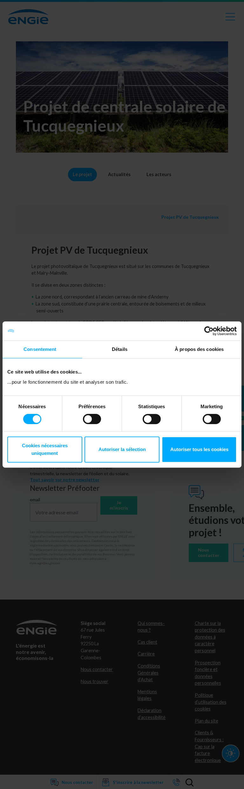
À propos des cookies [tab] (199, 349)
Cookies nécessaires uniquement (45, 449)
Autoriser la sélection (122, 449)
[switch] (92, 419)
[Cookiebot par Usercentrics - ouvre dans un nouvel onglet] (209, 331)
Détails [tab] (119, 349)
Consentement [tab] (40, 349)
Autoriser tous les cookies (199, 449)
